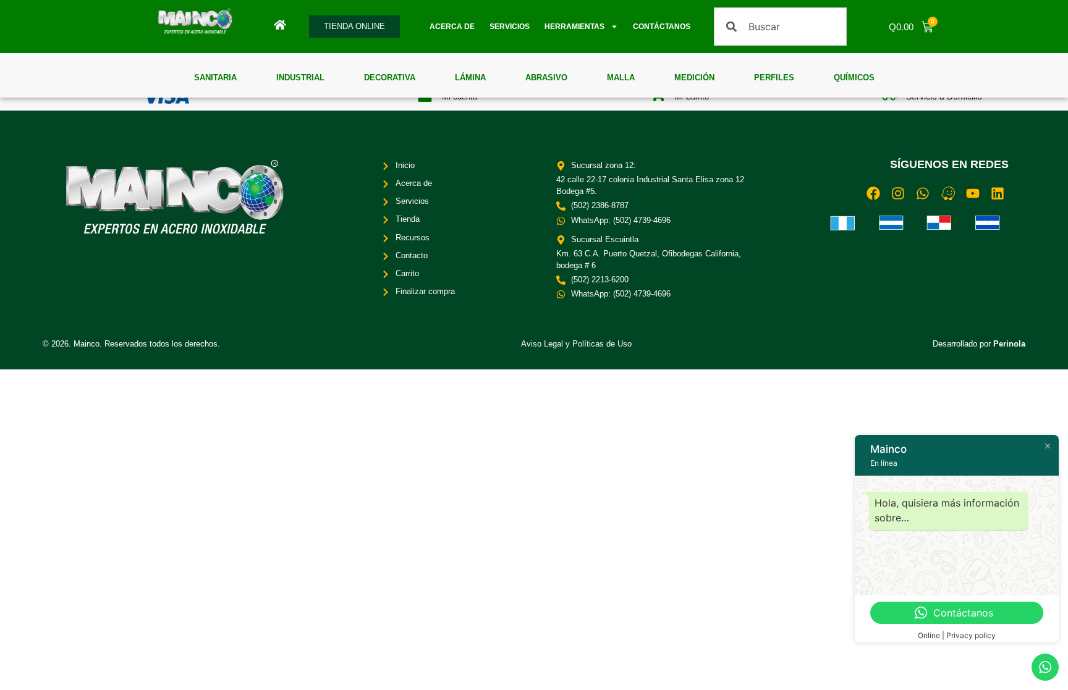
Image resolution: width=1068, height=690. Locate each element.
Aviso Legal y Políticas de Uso (576, 343)
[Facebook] (873, 193)
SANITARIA (215, 77)
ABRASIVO (546, 77)
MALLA (621, 77)
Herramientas (574, 26)
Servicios (510, 26)
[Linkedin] (997, 193)
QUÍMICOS (854, 77)
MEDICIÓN (694, 77)
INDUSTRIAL (300, 77)
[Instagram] (898, 193)
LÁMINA (470, 77)
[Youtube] (972, 193)
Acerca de (452, 26)
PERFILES (774, 77)
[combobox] (780, 26)
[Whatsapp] (923, 193)
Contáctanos (661, 26)
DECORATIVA (389, 77)
